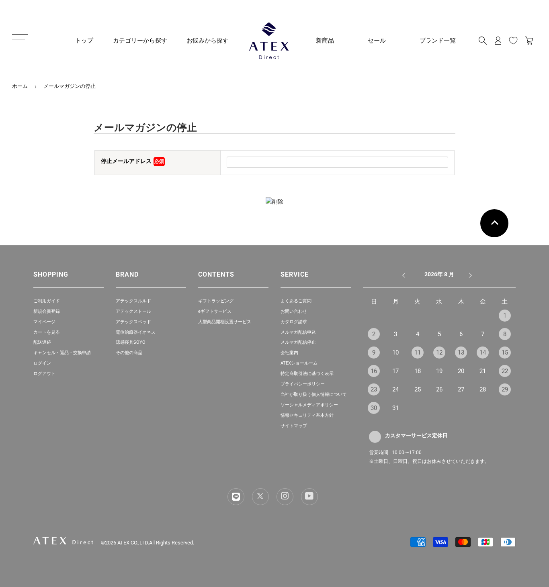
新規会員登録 (46, 311)
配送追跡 (42, 342)
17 (395, 371)
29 (505, 389)
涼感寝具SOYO (130, 342)
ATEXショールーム (299, 363)
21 (482, 371)
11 (417, 352)
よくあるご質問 (296, 301)
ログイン (42, 363)
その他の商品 (129, 352)
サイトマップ (294, 425)
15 (505, 352)
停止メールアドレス (132, 161)
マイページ (44, 321)
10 (395, 352)
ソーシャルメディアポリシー (309, 405)
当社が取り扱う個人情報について (314, 394)
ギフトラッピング (216, 301)
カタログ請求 (294, 321)
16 (374, 371)
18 (417, 371)
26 (439, 389)
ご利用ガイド (46, 301)
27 (461, 389)
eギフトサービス (214, 311)
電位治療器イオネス (136, 332)
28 (482, 389)
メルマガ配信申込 (298, 332)
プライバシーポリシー (303, 384)
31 (395, 408)
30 (374, 408)
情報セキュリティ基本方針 (307, 415)
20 (461, 371)
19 (439, 371)
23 (374, 389)
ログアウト (44, 373)
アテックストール (133, 311)
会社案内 (289, 352)
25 (417, 389)
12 (439, 352)
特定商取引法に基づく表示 (307, 373)
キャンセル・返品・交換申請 (62, 352)
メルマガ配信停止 (298, 342)
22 (505, 371)
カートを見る (46, 332)
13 (461, 352)
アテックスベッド (133, 321)
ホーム (20, 86)
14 (482, 352)
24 (395, 389)
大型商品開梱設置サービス (224, 321)
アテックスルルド (133, 301)
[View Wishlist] (513, 41)
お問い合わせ (294, 311)
